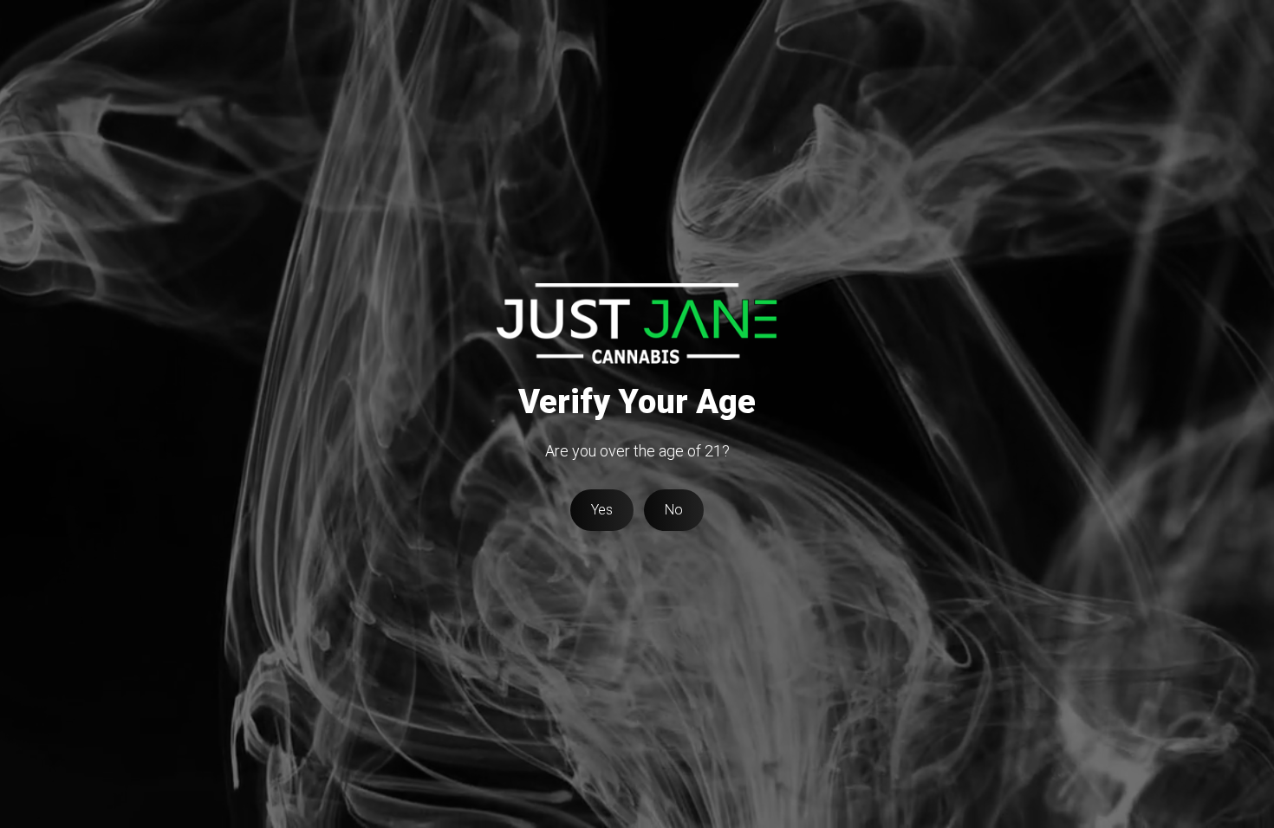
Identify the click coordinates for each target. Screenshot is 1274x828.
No (674, 509)
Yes (602, 509)
